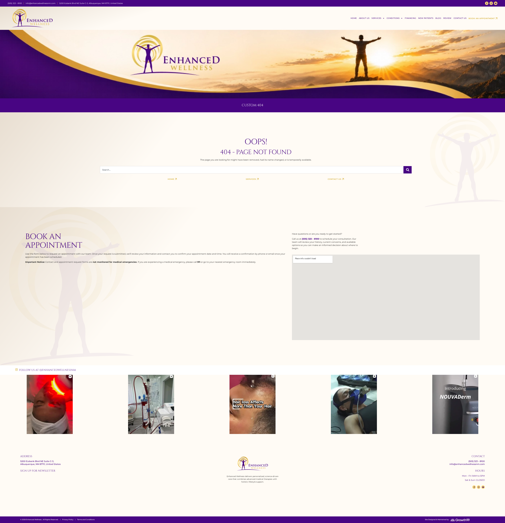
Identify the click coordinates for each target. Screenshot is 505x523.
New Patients (425, 18)
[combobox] (251, 169)
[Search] (407, 169)
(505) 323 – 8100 (310, 239)
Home (354, 18)
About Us (364, 18)
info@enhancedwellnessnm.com (467, 464)
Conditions (393, 18)
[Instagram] (491, 3)
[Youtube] (495, 3)
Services (376, 18)
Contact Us (460, 18)
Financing (410, 18)
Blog (438, 18)
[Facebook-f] (486, 3)
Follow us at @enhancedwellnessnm (47, 370)
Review (447, 18)
